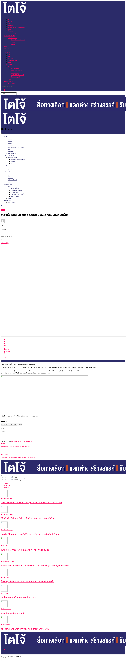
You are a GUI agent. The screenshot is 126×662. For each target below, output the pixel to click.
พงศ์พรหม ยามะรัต (16, 71)
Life (9, 56)
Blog (9, 67)
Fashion (10, 58)
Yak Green (11, 83)
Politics (10, 19)
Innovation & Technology (16, 28)
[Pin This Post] (64, 344)
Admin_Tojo (4, 243)
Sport (9, 30)
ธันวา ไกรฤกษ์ (15, 77)
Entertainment (12, 38)
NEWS (6, 17)
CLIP (5, 46)
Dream (10, 79)
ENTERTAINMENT (9, 36)
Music (13, 44)
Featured (29, 441)
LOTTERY (7, 48)
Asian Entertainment (18, 40)
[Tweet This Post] (64, 342)
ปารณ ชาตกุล (15, 73)
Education (11, 32)
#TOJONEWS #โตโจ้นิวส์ (18, 441)
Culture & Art (12, 61)
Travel (9, 63)
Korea (13, 42)
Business (10, 26)
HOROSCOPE (8, 50)
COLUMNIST (8, 65)
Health (10, 54)
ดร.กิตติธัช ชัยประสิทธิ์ (17, 75)
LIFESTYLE (7, 52)
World (9, 24)
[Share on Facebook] (64, 339)
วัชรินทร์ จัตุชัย (15, 69)
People (10, 21)
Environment (12, 34)
